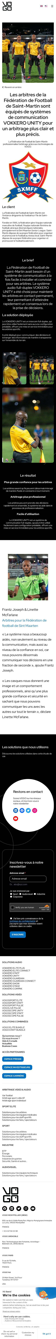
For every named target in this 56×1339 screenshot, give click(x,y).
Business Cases (9, 1046)
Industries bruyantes (12, 1158)
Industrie (40, 894)
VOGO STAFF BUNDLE (13, 1030)
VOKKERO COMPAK (12, 988)
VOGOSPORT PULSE (12, 1005)
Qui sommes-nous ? (11, 1035)
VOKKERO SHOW (10, 983)
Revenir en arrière (13, 87)
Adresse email (17, 873)
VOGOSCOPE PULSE (13, 1015)
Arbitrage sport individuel (14, 1100)
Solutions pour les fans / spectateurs (19, 1120)
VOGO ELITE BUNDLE (13, 1027)
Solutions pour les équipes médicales (19, 1114)
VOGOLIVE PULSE (11, 1008)
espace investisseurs (17, 1067)
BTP (4, 1151)
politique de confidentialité (22, 921)
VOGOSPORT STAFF (12, 1002)
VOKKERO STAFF (11, 973)
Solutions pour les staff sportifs (16, 1117)
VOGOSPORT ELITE (12, 1000)
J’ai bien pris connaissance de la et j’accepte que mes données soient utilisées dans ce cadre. (26, 922)
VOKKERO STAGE (11, 986)
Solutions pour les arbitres (14, 1112)
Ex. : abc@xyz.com (18, 884)
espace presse (12, 1059)
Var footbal (7, 1095)
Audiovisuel (27, 894)
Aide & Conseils (9, 1041)
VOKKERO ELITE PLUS (13, 968)
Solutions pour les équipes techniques (20, 1173)
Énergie (6, 1153)
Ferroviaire (7, 1156)
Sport (15, 894)
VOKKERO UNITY (10, 975)
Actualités (7, 1043)
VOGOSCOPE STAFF (12, 1013)
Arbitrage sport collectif (13, 1098)
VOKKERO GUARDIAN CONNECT (19, 981)
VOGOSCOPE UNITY (12, 1010)
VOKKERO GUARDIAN (13, 978)
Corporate (17, 896)
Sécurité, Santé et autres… (14, 1161)
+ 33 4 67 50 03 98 (10, 1231)
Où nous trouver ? (11, 1038)
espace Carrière (14, 1075)
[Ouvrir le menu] (52, 6)
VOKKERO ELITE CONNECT (16, 970)
